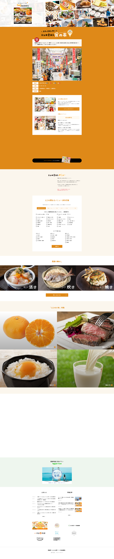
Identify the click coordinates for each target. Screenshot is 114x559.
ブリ (70, 214)
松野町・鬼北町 (69, 240)
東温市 (39, 238)
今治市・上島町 (54, 235)
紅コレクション (71, 217)
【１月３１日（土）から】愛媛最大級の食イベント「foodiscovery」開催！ (42, 504)
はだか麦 (70, 224)
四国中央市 (54, 240)
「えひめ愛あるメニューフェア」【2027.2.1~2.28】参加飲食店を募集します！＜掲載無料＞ (43, 499)
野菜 (38, 226)
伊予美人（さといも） (62, 224)
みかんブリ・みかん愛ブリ (62, 215)
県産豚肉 (39, 222)
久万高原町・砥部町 (41, 240)
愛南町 (68, 242)
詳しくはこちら (57, 295)
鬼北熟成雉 (71, 222)
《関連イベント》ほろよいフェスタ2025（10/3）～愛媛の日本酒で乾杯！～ (44, 513)
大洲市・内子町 (69, 238)
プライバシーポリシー (59, 552)
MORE (43, 516)
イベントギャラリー (68, 109)
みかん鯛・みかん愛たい (41, 214)
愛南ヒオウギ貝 (50, 217)
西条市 (53, 238)
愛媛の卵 (39, 224)
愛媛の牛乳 (50, 224)
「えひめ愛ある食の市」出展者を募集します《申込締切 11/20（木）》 (44, 510)
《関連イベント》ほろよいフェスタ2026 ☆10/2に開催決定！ (44, 496)
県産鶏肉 (60, 222)
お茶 (48, 226)
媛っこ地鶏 (50, 222)
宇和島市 (68, 235)
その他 (60, 226)
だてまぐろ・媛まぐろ (41, 217)
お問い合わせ (53, 552)
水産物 (60, 217)
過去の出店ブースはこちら (68, 149)
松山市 (39, 235)
